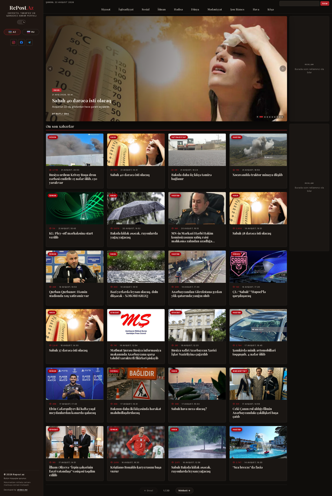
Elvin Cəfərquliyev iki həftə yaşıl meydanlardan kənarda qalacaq (72, 410)
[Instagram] (13, 42)
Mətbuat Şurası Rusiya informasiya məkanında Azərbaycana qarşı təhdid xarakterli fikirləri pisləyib (135, 354)
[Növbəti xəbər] (283, 68)
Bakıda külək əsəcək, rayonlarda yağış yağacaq (134, 235)
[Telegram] (29, 42)
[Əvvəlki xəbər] (50, 68)
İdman (162, 9)
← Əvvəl (148, 490)
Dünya (195, 9)
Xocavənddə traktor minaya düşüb (258, 175)
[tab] (257, 117)
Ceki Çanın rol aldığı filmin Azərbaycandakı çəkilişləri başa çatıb (255, 412)
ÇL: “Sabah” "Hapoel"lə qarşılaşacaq (249, 293)
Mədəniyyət (215, 9)
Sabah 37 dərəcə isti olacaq (68, 350)
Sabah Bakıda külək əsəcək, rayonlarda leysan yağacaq (191, 469)
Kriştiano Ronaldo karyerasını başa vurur (135, 469)
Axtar (325, 3)
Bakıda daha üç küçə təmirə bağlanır (191, 177)
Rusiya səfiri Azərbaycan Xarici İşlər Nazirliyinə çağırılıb (193, 352)
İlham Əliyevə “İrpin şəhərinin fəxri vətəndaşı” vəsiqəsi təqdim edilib (72, 471)
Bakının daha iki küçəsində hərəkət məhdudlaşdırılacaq (135, 410)
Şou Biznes (237, 9)
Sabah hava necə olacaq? (189, 409)
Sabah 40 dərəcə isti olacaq (81, 100)
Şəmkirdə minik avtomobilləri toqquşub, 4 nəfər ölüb (254, 352)
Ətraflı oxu (60, 113)
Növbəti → (184, 490)
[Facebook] (21, 42)
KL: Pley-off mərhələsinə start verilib (71, 235)
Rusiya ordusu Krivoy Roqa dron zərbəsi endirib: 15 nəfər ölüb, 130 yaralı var (73, 178)
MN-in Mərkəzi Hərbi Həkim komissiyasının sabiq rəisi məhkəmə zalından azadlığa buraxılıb (192, 237)
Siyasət (105, 9)
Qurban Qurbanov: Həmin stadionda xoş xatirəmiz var (69, 293)
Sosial (145, 9)
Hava (256, 9)
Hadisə (178, 9)
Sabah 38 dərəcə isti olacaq (252, 233)
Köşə (271, 9)
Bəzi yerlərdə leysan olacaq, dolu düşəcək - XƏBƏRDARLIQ (134, 293)
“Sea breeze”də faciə (248, 467)
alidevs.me (22, 490)
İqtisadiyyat (126, 9)
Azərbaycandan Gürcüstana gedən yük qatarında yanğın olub (196, 293)
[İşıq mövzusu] (21, 22)
